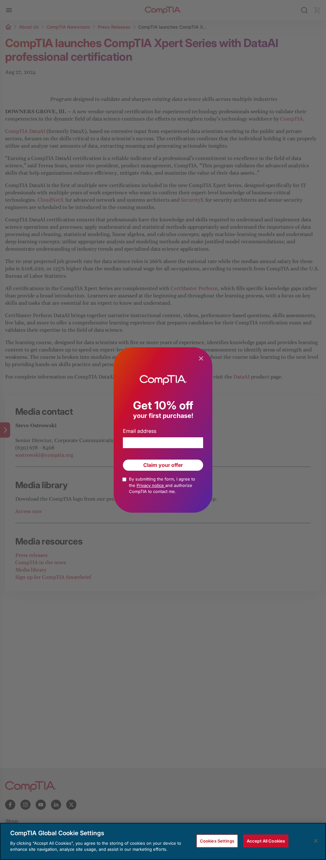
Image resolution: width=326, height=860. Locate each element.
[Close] (316, 841)
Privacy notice (151, 485)
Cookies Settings (217, 840)
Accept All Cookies (266, 840)
